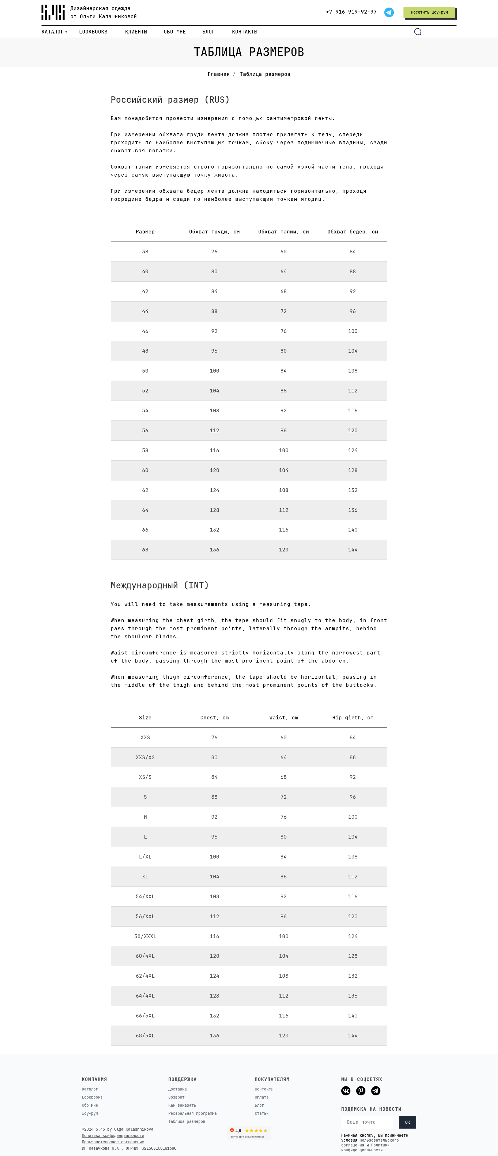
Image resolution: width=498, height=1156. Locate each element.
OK (407, 1122)
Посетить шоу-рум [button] (429, 12)
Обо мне (90, 1105)
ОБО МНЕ (175, 31)
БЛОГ (208, 31)
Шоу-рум (90, 1113)
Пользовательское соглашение (113, 1141)
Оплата (262, 1097)
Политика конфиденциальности (113, 1135)
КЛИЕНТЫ (136, 31)
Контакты (264, 1089)
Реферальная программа (192, 1113)
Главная (218, 74)
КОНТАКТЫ (244, 31)
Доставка (177, 1089)
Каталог (90, 1089)
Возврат (176, 1097)
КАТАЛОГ (53, 31)
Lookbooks (92, 1097)
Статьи (262, 1113)
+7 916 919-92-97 (351, 11)
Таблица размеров (186, 1121)
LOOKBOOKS (93, 31)
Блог (259, 1105)
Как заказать (182, 1105)
